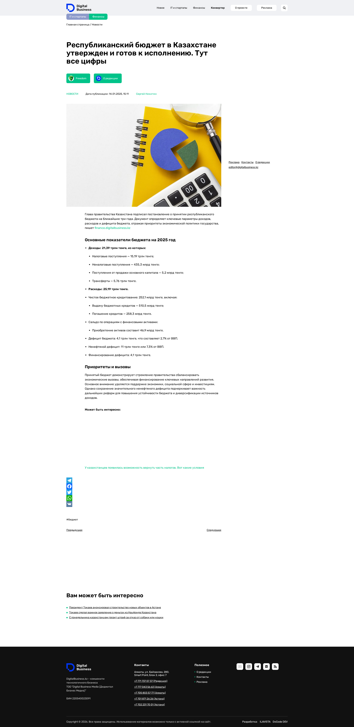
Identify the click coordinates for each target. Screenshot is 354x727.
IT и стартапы (77, 16)
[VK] (143, 504)
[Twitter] (143, 492)
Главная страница (77, 24)
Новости (97, 24)
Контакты (247, 162)
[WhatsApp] (143, 498)
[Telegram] (143, 480)
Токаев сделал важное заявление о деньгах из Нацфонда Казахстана (112, 612)
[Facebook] (143, 486)
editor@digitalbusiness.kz (243, 167)
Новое (160, 7)
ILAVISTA (265, 721)
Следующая (214, 530)
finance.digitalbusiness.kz (112, 228)
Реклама (266, 7)
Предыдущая (74, 530)
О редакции (262, 162)
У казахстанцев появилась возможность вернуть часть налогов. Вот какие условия (144, 467)
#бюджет (72, 519)
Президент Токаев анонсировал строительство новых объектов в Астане (115, 607)
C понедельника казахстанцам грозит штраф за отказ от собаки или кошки (116, 617)
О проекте (241, 7)
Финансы (98, 16)
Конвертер (218, 7)
